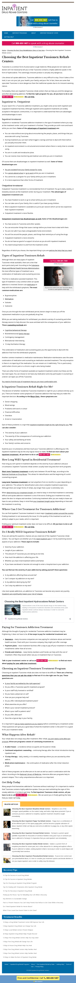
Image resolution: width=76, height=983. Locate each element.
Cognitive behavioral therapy (16, 330)
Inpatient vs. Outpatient (16, 101)
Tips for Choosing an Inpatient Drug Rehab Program (20, 883)
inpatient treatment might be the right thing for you (49, 425)
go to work (30, 173)
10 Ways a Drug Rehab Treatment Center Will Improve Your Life (23, 922)
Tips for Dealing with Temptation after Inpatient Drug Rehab (22, 887)
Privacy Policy (39, 966)
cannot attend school (15, 173)
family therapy (24, 334)
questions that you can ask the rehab (17, 675)
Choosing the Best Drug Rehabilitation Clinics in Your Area (26, 50)
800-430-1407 (22, 43)
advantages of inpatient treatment (41, 128)
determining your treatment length (20, 493)
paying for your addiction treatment (21, 663)
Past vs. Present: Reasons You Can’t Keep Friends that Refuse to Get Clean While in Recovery (33, 903)
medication (31, 284)
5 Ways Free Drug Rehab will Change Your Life (18, 942)
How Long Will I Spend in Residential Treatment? (31, 459)
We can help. (30, 97)
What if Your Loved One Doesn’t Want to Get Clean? (20, 910)
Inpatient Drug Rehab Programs (19, 964)
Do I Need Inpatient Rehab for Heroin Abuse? (17, 906)
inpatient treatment (10, 454)
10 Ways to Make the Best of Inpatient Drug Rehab (19, 957)
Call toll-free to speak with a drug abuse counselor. (43, 21)
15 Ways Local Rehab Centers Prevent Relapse (18, 930)
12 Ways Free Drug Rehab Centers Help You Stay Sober (21, 938)
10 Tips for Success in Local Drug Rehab (16, 875)
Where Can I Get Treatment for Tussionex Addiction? (33, 509)
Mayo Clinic (35, 396)
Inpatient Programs (19, 33)
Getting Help (9, 37)
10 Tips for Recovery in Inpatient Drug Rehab (17, 891)
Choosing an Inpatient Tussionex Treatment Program (34, 668)
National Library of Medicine (30, 774)
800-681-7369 (62, 261)
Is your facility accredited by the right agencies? (22, 683)
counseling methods (15, 325)
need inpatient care (43, 539)
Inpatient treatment (11, 119)
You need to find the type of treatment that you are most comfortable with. (29, 382)
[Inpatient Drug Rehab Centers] (14, 8)
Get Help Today (11, 782)
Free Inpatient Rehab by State (45, 964)
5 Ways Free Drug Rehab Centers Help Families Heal (20, 949)
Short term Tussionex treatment (15, 471)
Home (6, 33)
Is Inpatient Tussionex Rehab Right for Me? (27, 386)
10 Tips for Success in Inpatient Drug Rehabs (17, 879)
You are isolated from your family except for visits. (23, 170)
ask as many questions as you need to (29, 724)
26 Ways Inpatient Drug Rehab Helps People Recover (20, 934)
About (33, 33)
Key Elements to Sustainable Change (15, 899)
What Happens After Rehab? (18, 734)
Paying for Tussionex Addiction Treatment (27, 627)
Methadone (9, 299)
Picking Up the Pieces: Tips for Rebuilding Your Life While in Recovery (25, 895)
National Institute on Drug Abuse (14, 474)
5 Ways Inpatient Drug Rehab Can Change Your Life (19, 926)
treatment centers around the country (59, 513)
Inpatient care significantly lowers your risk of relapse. (22, 594)
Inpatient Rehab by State (49, 33)
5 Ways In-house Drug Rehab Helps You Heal (17, 945)
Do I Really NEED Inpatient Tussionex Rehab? (29, 532)
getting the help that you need (60, 250)
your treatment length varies (44, 501)
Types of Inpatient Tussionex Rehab (23, 255)
